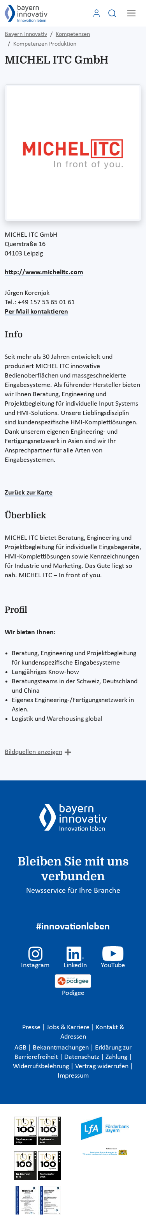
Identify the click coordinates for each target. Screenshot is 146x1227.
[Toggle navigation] (131, 13)
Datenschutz (82, 1057)
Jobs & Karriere (69, 1027)
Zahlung (117, 1057)
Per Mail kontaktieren (36, 312)
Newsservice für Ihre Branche (73, 891)
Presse (32, 1027)
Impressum (73, 1076)
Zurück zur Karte (29, 492)
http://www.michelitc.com (44, 272)
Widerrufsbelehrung (41, 1066)
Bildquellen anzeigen (33, 752)
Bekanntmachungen (61, 1047)
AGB (21, 1047)
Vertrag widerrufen (102, 1066)
